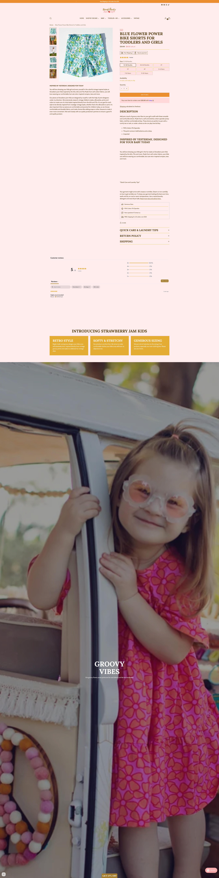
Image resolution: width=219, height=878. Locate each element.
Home (51, 25)
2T (161, 65)
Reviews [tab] (54, 281)
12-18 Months (128, 65)
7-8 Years (128, 73)
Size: (126, 61)
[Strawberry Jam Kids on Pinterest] (164, 5)
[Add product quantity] (121, 88)
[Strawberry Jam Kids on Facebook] (162, 5)
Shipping (123, 106)
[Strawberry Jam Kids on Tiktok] (168, 5)
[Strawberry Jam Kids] (109, 11)
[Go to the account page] (165, 18)
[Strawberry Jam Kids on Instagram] (166, 5)
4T (145, 69)
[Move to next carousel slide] (167, 319)
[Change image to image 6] (53, 73)
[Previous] (76, 1)
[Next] (143, 1)
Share (124, 223)
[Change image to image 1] (53, 31)
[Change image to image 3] (53, 51)
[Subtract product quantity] (126, 88)
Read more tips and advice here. (150, 199)
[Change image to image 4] (53, 60)
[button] (139, 263)
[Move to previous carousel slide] (164, 319)
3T (128, 69)
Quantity (123, 85)
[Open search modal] (50, 18)
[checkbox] (96, 287)
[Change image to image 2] (53, 40)
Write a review (165, 281)
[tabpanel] (109, 296)
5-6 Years (161, 69)
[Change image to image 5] (53, 66)
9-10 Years (144, 73)
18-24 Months (144, 65)
